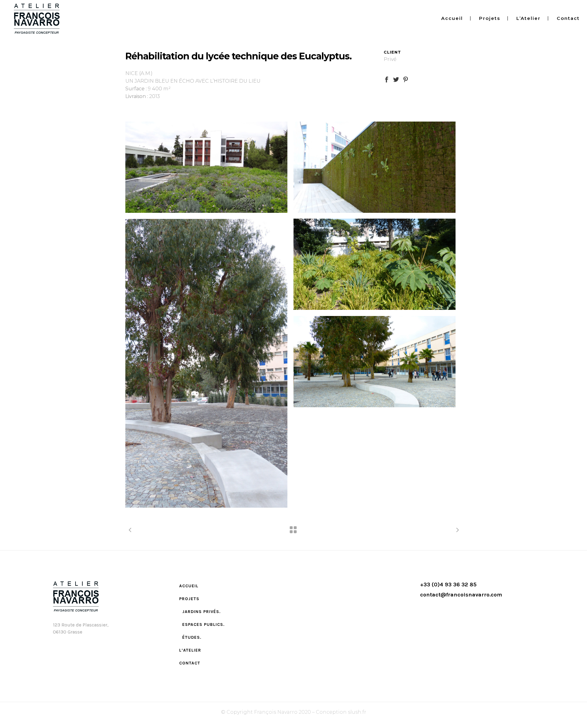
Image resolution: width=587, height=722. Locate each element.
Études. (191, 637)
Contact (189, 663)
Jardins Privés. (201, 611)
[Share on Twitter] (396, 79)
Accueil (188, 586)
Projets (189, 598)
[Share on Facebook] (386, 79)
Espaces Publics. (203, 624)
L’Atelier (190, 650)
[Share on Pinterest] (405, 79)
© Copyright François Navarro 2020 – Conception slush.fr (293, 712)
